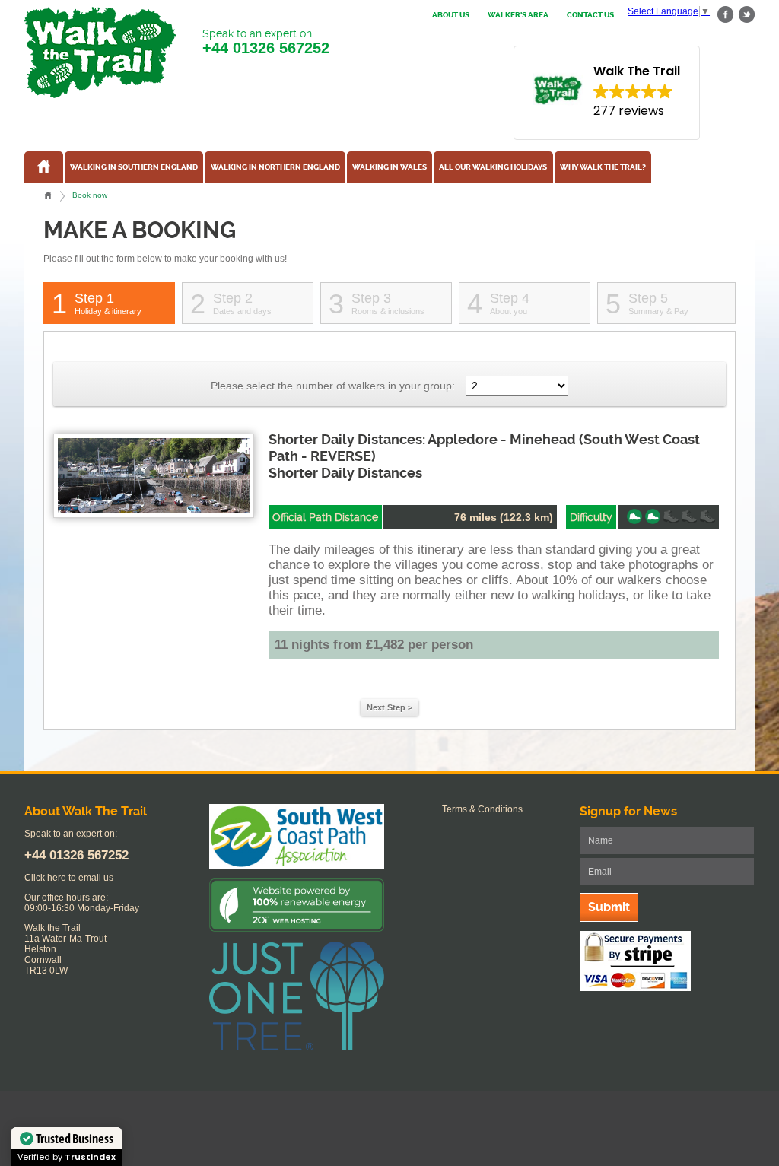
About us (450, 15)
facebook (725, 15)
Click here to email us (68, 877)
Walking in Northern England (275, 167)
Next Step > (389, 707)
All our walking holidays (493, 167)
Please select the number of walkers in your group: (332, 386)
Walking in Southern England (134, 167)
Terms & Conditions (482, 809)
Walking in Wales (389, 167)
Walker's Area (518, 15)
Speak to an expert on (265, 41)
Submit (609, 907)
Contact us (590, 15)
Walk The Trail (100, 52)
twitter (746, 15)
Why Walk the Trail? (603, 167)
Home (47, 195)
